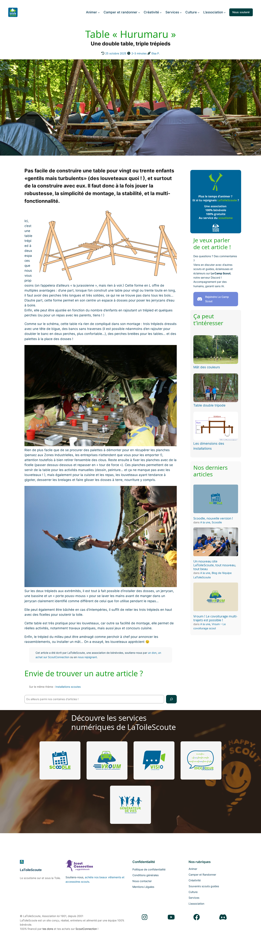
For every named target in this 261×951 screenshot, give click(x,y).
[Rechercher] (171, 699)
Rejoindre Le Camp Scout (217, 299)
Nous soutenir (241, 12)
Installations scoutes (68, 686)
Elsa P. (156, 53)
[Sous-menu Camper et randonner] (139, 12)
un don (152, 652)
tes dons (47, 928)
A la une (205, 522)
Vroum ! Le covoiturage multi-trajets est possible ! (215, 618)
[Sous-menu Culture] (198, 12)
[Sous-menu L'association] (225, 12)
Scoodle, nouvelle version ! (213, 518)
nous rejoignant (87, 657)
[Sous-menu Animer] (99, 12)
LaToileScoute (31, 870)
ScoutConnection (86, 928)
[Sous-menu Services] (181, 12)
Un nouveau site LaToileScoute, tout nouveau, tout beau (214, 565)
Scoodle (217, 522)
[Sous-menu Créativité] (161, 12)
